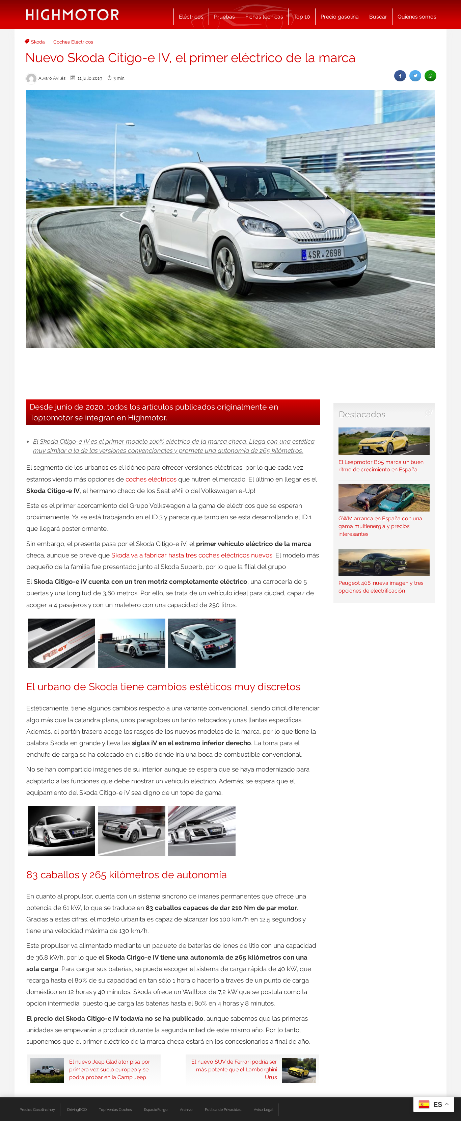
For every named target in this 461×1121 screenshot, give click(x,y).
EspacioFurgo (156, 1109)
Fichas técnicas (264, 17)
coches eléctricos (150, 479)
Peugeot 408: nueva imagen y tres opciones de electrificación (381, 587)
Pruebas (224, 17)
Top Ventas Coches (115, 1109)
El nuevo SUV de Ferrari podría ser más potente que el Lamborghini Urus (234, 1069)
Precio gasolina (340, 17)
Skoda (38, 42)
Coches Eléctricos (73, 42)
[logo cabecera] (72, 14)
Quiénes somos (417, 17)
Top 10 (302, 17)
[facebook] (400, 75)
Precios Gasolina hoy (37, 1109)
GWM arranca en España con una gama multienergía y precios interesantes (380, 526)
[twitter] (415, 75)
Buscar (378, 17)
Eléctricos (191, 17)
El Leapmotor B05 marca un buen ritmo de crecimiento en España (381, 466)
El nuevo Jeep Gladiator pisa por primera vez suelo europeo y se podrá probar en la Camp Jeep (109, 1069)
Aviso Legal (263, 1109)
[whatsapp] (430, 75)
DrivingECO (77, 1109)
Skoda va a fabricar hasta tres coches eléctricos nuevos (191, 555)
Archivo (186, 1109)
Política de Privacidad (223, 1109)
